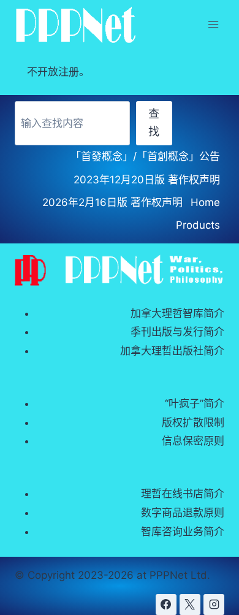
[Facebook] (166, 604)
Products (198, 225)
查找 (153, 122)
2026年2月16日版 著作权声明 (112, 202)
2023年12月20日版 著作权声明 (147, 180)
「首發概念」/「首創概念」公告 (145, 156)
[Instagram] (213, 604)
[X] (190, 604)
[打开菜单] (213, 24)
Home (205, 202)
